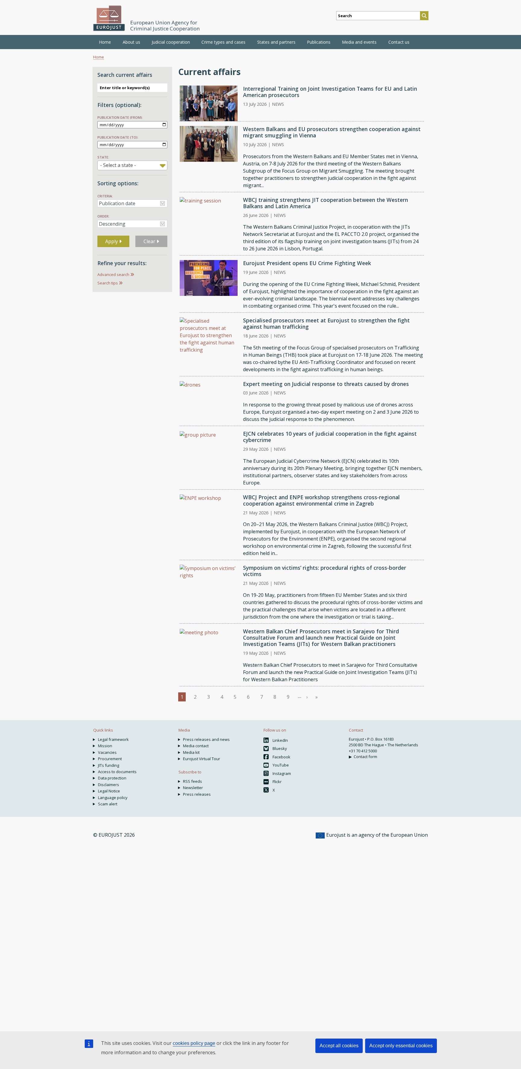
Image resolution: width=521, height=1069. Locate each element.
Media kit (191, 752)
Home (105, 42)
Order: (103, 216)
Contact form (365, 756)
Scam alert (107, 804)
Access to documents (117, 771)
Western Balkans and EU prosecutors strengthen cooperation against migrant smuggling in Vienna (332, 132)
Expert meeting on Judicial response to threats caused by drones (326, 383)
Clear (150, 241)
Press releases (197, 794)
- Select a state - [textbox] (118, 165)
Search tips (107, 283)
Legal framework (113, 739)
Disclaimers (108, 784)
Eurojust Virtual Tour (201, 758)
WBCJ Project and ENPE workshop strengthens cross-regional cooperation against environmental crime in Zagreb (321, 500)
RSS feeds (192, 781)
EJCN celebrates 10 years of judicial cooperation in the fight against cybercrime (330, 437)
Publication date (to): (117, 137)
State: (103, 157)
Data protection (112, 778)
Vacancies (107, 752)
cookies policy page (194, 1043)
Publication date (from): (120, 117)
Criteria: (105, 196)
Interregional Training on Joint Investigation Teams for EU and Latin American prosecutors (330, 92)
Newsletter (193, 787)
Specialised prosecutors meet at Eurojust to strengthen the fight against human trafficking (326, 323)
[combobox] (132, 165)
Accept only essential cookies (401, 1045)
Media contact (196, 745)
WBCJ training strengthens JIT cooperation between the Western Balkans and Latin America (325, 203)
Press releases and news (206, 739)
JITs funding (108, 765)
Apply (112, 241)
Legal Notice (109, 791)
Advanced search (113, 274)
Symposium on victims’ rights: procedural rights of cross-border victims (324, 571)
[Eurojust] (109, 18)
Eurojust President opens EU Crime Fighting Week (307, 263)
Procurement (110, 758)
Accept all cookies (339, 1045)
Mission (105, 745)
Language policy (113, 797)
